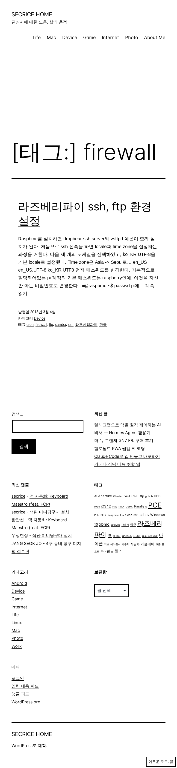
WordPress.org (26, 701)
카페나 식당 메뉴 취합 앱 (117, 464)
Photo (131, 37)
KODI (121, 506)
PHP (96, 515)
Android (19, 583)
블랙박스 (127, 535)
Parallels (140, 506)
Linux (17, 622)
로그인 (18, 678)
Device (69, 37)
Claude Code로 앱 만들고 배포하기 (127, 456)
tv (148, 515)
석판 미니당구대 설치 (49, 512)
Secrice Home (32, 14)
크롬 (158, 544)
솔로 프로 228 (150, 535)
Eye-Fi (127, 496)
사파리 (137, 535)
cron (30, 325)
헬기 (119, 550)
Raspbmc (113, 515)
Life (37, 37)
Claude (117, 496)
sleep (128, 515)
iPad (114, 506)
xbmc (104, 524)
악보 (106, 544)
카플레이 (147, 544)
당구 (133, 524)
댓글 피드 (20, 693)
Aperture (105, 496)
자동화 (134, 544)
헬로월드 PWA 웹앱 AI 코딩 (119, 448)
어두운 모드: (158, 762)
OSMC (129, 506)
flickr (136, 496)
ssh (71, 325)
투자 (103, 551)
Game (89, 37)
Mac (51, 37)
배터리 (117, 535)
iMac (97, 506)
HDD (157, 496)
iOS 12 (106, 506)
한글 (103, 325)
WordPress (22, 745)
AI (95, 496)
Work (17, 646)
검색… (17, 414)
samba (60, 325)
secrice (18, 496)
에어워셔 (115, 544)
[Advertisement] (88, 98)
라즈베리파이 (86, 325)
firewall (41, 325)
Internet (110, 37)
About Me (154, 37)
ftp (51, 325)
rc (122, 514)
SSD (136, 515)
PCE (155, 505)
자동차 (125, 544)
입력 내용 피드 (25, 686)
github (149, 496)
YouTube (115, 524)
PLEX (103, 515)
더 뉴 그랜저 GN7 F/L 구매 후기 (123, 440)
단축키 (125, 524)
